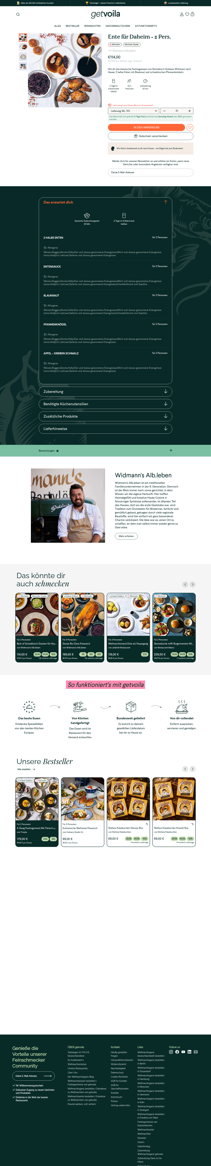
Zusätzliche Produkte (61, 416)
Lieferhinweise (55, 428)
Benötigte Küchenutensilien (66, 404)
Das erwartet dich (58, 202)
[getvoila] (105, 14)
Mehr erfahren (126, 536)
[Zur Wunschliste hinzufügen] (190, 127)
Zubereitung (53, 391)
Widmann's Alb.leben (123, 50)
